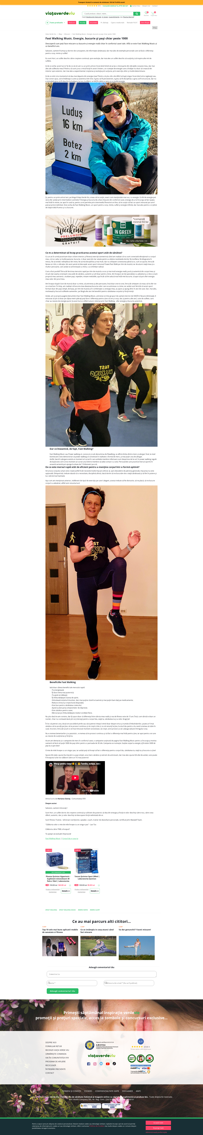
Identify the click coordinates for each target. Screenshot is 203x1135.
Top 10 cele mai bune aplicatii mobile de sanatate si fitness (60, 930)
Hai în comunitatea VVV (57, 1057)
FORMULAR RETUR (53, 1046)
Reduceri (72, 23)
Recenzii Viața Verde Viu (57, 1050)
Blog (154, 28)
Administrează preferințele (156, 1132)
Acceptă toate (158, 1123)
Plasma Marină (128, 17)
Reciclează (50, 1065)
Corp (44, 927)
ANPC (138, 1091)
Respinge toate (158, 1128)
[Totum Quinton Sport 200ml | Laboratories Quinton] (87, 861)
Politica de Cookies (96, 1126)
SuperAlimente (114, 17)
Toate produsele (56, 23)
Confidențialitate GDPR (107, 1091)
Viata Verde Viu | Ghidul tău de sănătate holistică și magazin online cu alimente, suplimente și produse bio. (96, 1097)
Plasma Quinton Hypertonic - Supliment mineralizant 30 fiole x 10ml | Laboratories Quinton (58, 880)
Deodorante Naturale (93, 17)
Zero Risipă (145, 23)
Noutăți (82, 23)
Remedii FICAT (132, 23)
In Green (105, 17)
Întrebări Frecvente (55, 1069)
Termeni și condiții (71, 1091)
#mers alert (95, 910)
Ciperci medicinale (117, 23)
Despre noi (146, 6)
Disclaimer (127, 1091)
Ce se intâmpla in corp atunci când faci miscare (97, 930)
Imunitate (93, 23)
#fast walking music (67, 910)
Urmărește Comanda (55, 1054)
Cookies (88, 1091)
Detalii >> (66, 891)
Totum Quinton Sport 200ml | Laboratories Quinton (87, 877)
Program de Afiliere (55, 1061)
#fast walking (51, 910)
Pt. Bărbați (104, 23)
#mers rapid (83, 910)
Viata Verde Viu (50, 34)
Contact (155, 6)
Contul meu (136, 6)
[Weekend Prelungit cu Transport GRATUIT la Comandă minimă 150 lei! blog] (101, 231)
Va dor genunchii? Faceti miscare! (135, 929)
